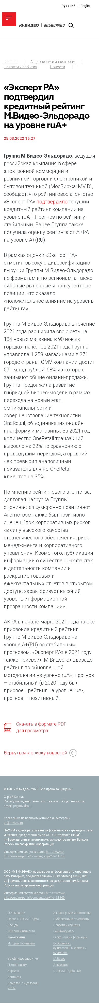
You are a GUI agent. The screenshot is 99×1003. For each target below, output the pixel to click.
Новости (57, 67)
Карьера (13, 971)
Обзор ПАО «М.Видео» (23, 919)
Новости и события (20, 67)
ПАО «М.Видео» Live (67, 971)
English (86, 6)
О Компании (16, 913)
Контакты (14, 977)
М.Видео (59, 958)
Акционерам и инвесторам (52, 61)
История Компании (21, 943)
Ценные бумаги (63, 931)
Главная (11, 61)
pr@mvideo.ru (22, 806)
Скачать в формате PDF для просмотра (41, 727)
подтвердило (52, 202)
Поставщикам (17, 965)
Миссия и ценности (21, 931)
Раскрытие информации (70, 937)
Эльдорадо (60, 965)
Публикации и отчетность (71, 919)
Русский (68, 6)
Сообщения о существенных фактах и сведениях (70, 948)
